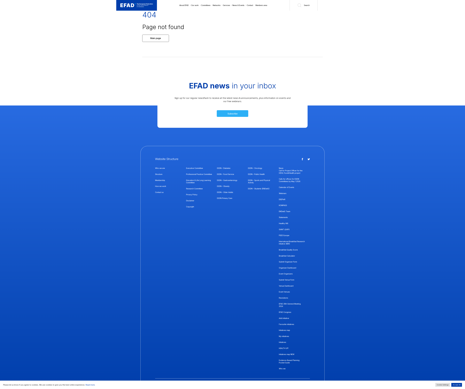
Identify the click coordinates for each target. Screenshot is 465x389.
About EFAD (184, 5)
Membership (160, 180)
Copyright (190, 207)
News (281, 168)
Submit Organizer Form (288, 262)
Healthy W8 (283, 223)
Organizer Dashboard (287, 268)
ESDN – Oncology (255, 168)
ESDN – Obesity (223, 186)
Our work (195, 5)
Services (226, 5)
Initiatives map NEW (286, 354)
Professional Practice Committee (199, 174)
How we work (160, 186)
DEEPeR (282, 199)
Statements (283, 217)
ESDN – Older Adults (225, 192)
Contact (250, 5)
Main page (155, 38)
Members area (261, 5)
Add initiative (284, 318)
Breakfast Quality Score (288, 250)
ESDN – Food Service (225, 174)
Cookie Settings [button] (443, 385)
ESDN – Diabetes (223, 168)
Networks (217, 5)
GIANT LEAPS (284, 229)
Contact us (159, 192)
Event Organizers (286, 274)
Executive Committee (194, 168)
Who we (282, 369)
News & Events (238, 5)
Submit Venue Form (286, 280)
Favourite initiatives (286, 324)
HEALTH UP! (283, 348)
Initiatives (282, 342)
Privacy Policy (191, 195)
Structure (158, 174)
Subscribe (232, 113)
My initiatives (284, 336)
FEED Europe (284, 235)
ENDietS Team (284, 211)
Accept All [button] (457, 385)
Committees (205, 5)
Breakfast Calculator (287, 256)
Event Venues (284, 292)
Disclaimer (190, 201)
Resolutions (283, 298)
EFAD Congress (285, 312)
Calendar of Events (286, 187)
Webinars (282, 193)
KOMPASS (283, 205)
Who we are (160, 168)
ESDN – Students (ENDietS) (259, 189)
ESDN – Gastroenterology (227, 180)
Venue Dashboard (286, 286)
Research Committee (194, 189)
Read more (90, 385)
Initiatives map (284, 330)
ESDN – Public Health (256, 174)
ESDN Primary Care (224, 198)
